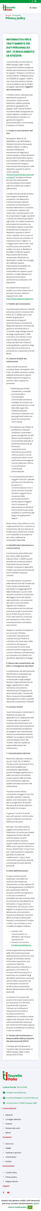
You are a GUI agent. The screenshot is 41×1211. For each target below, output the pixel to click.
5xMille (8, 1148)
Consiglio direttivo (13, 1119)
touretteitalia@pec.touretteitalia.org (22, 1098)
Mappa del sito (12, 1181)
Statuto (9, 1124)
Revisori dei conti (13, 1128)
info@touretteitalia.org (16, 1092)
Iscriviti (8, 1161)
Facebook (4, 1195)
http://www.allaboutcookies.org (19, 299)
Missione (9, 1115)
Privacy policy (11, 1177)
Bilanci (8, 1132)
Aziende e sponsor (13, 1152)
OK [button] (30, 1207)
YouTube (8, 1195)
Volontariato (11, 1157)
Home (9, 15)
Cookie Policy (11, 1172)
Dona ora (9, 1144)
